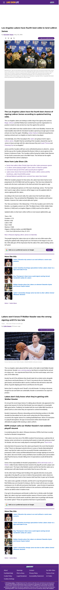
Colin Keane (7, 326)
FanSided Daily (8, 573)
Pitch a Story (20, 573)
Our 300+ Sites (50, 570)
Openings (19, 570)
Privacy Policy (33, 573)
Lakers (32, 139)
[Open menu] (4, 2)
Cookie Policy (8, 576)
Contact (31, 570)
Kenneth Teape (8, 34)
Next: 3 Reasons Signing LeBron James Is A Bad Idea (21, 235)
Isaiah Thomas (45, 143)
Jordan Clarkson (33, 133)
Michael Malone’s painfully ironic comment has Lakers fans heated (26, 176)
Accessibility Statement (36, 576)
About (6, 570)
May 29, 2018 (26, 231)
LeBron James (9, 141)
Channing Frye (9, 145)
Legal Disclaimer (22, 576)
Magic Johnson (9, 123)
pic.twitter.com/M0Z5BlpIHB (22, 229)
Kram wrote (48, 442)
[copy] (14, 38)
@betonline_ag (45, 212)
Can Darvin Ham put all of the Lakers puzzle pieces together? (25, 170)
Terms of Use (50, 573)
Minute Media (11, 583)
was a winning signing (24, 370)
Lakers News (13, 303)
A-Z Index (49, 576)
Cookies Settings (9, 579)
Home (6, 303)
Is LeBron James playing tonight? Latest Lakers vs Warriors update (26, 167)
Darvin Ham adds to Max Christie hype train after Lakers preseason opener (29, 165)
